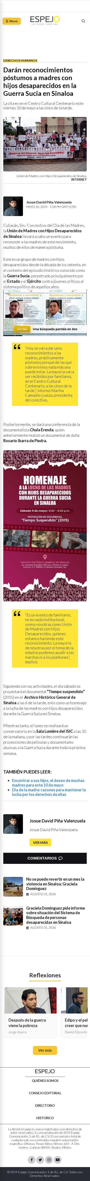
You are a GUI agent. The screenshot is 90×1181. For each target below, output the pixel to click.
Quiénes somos (45, 1081)
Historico (45, 1118)
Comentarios (42, 858)
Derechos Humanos (20, 60)
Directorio (45, 1105)
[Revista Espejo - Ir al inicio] (45, 1071)
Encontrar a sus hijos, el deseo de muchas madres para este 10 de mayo (48, 783)
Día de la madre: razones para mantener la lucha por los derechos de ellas (49, 792)
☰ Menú (12, 21)
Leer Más (22, 329)
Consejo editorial (45, 1093)
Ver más (40, 842)
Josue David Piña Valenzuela (57, 820)
